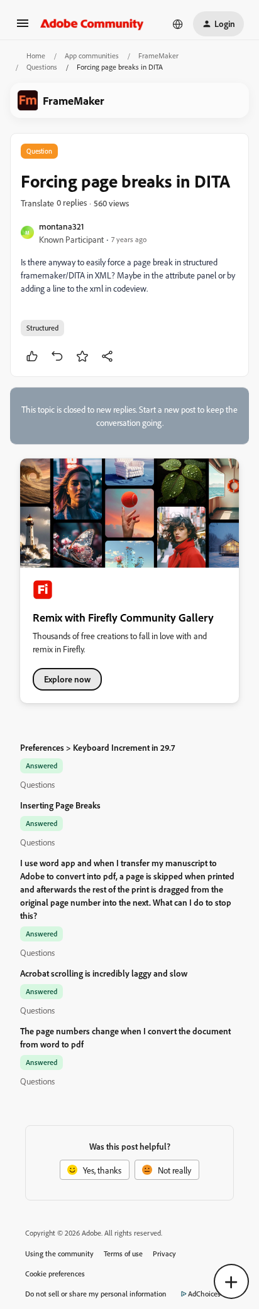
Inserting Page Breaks (60, 805)
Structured (42, 327)
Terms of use (123, 1253)
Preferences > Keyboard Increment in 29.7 (97, 747)
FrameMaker (158, 55)
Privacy (164, 1253)
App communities (92, 55)
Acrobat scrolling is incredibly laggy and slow (103, 973)
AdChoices (204, 1293)
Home (35, 55)
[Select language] (178, 24)
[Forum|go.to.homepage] (92, 24)
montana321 (61, 226)
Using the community (59, 1253)
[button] (22, 27)
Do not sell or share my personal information (96, 1293)
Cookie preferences (55, 1273)
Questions (41, 67)
